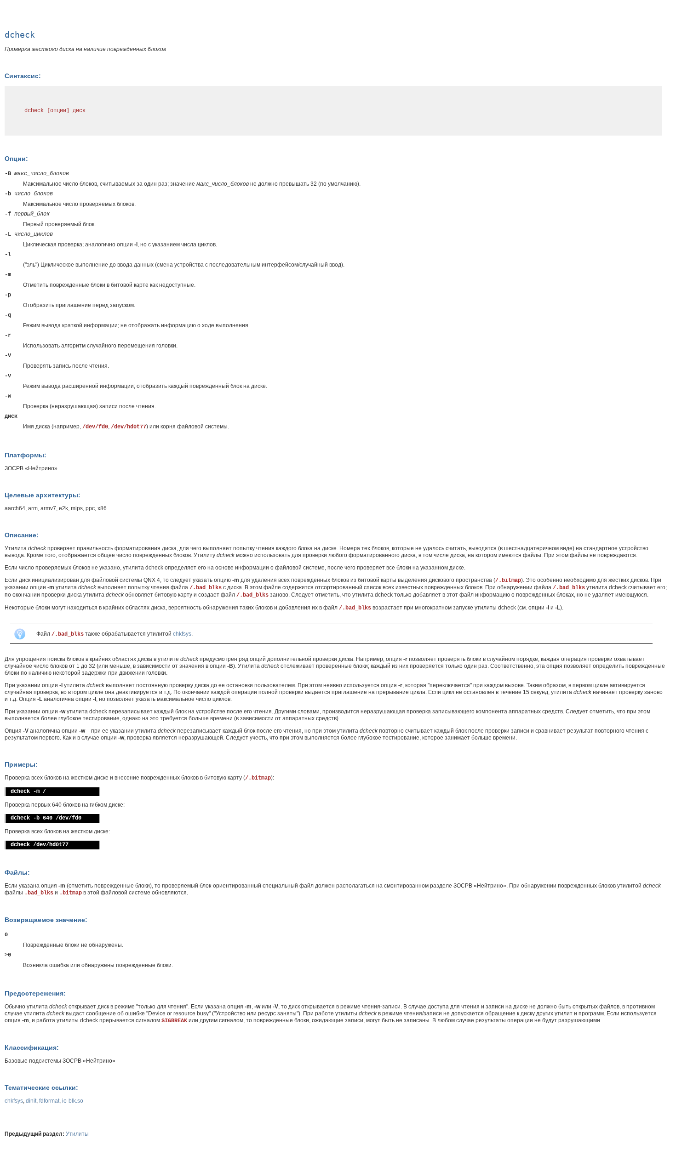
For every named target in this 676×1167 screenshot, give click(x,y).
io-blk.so (72, 1101)
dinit (31, 1101)
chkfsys (182, 634)
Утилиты (77, 1134)
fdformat (49, 1101)
